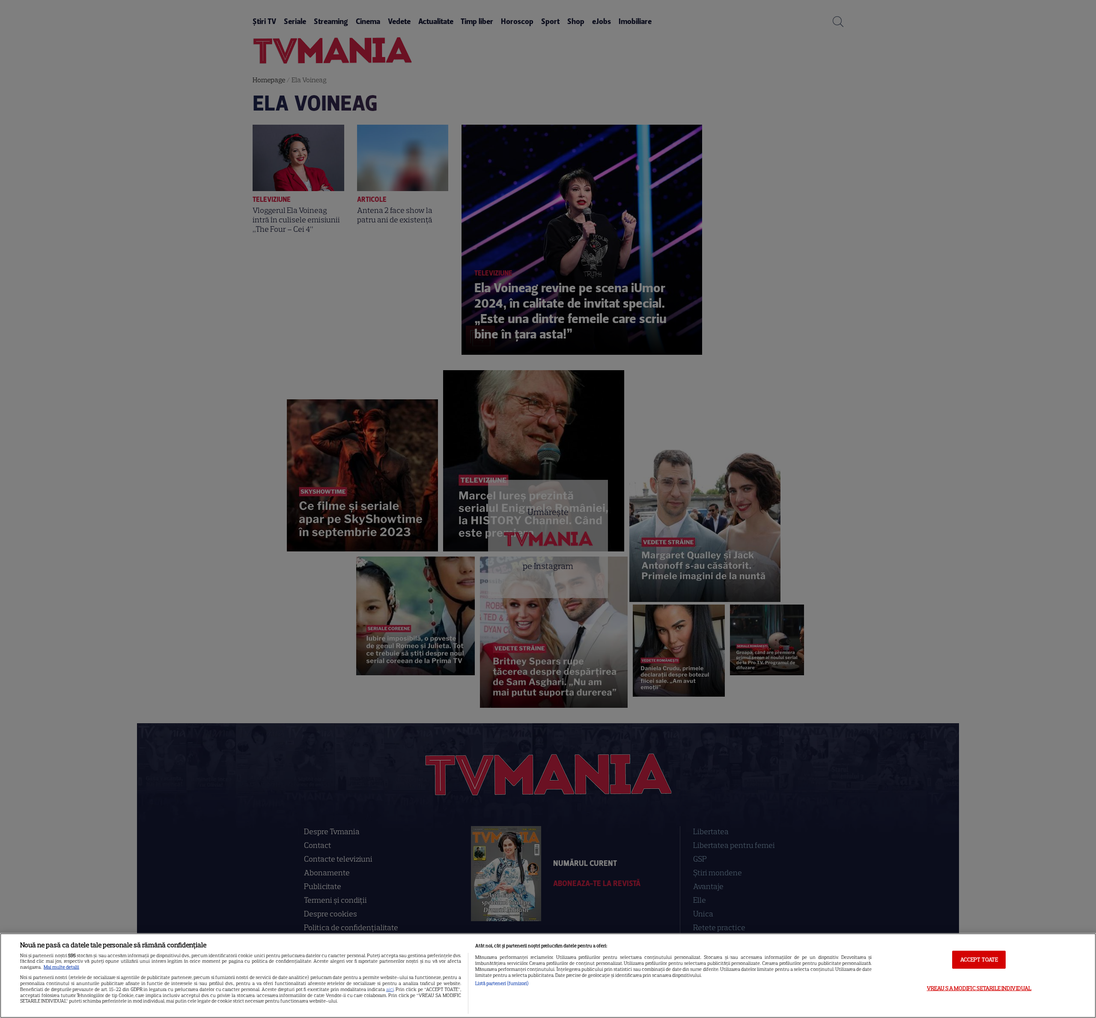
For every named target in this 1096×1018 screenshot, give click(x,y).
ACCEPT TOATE (979, 959)
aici (390, 989)
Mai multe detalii (61, 967)
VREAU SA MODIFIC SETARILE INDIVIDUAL (979, 988)
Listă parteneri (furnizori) (502, 983)
